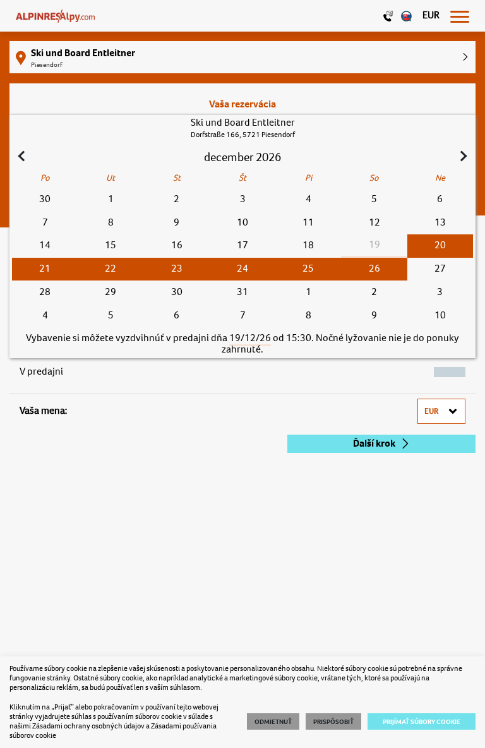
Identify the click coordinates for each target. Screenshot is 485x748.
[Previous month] (23, 157)
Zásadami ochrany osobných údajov (88, 726)
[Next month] (462, 157)
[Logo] (55, 16)
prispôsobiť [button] (333, 721)
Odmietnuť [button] (273, 721)
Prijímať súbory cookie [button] (421, 721)
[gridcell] (440, 246)
